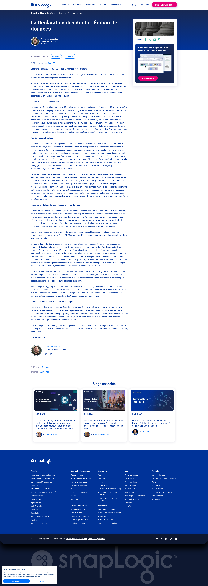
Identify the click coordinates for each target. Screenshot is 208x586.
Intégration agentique (79, 482)
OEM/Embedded (77, 475)
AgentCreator (36, 503)
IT (71, 489)
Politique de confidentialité (76, 539)
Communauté (134, 489)
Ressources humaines (79, 485)
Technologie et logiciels (80, 520)
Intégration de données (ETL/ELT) (43, 492)
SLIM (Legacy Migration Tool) (42, 482)
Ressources (102, 471)
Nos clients (156, 485)
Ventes (73, 496)
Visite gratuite (148, 78)
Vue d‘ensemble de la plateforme (43, 475)
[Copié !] (159, 39)
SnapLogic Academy (132, 499)
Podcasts (101, 478)
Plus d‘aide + (129, 506)
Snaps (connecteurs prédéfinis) (42, 478)
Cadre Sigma (129, 492)
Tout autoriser (16, 581)
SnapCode (35, 513)
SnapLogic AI (36, 499)
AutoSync (34, 520)
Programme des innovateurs (162, 492)
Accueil (34, 13)
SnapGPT (34, 510)
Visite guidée (129, 478)
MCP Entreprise (36, 506)
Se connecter (156, 499)
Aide (126, 471)
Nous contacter (157, 496)
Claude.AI (71, 56)
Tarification (35, 485)
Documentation (135, 485)
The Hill (51, 63)
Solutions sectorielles (79, 506)
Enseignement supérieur (80, 523)
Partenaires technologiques (108, 523)
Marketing (74, 499)
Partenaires (102, 506)
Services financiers (78, 509)
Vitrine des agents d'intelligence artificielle (110, 499)
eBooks (100, 482)
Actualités (44, 372)
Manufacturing (76, 513)
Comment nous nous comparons (164, 478)
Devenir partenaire (104, 516)
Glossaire (128, 503)
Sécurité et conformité (39, 523)
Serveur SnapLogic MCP (40, 517)
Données (45, 367)
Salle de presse (157, 489)
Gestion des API (37, 496)
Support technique (136, 482)
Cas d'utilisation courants (80, 471)
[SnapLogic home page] (41, 461)
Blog (42, 13)
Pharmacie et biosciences (80, 516)
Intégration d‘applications (40, 489)
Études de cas (103, 485)
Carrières (155, 482)
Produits (34, 471)
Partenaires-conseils (105, 520)
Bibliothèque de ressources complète (108, 493)
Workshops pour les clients (135, 496)
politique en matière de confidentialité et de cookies (25, 576)
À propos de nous (158, 475)
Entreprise (156, 471)
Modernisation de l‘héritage (81, 478)
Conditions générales (96, 539)
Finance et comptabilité (80, 492)
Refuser (42, 581)
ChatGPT (57, 56)
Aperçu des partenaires (106, 509)
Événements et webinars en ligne (110, 489)
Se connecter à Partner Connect (109, 513)
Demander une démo (164, 5)
